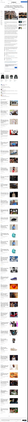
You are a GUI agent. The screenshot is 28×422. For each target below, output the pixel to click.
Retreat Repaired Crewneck (2, 80)
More (13, 3)
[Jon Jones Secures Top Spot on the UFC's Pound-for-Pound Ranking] (14, 384)
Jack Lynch (1, 16)
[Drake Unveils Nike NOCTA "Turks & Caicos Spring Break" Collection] (14, 203)
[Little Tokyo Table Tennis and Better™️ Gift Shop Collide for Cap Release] (14, 333)
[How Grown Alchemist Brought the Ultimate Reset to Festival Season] (14, 104)
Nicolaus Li (2, 172)
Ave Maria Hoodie (15, 80)
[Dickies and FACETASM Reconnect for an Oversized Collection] (14, 227)
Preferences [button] (8, 420)
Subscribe (16, 67)
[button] (1, 14)
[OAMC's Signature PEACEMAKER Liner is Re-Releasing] (14, 393)
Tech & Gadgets (2, 183)
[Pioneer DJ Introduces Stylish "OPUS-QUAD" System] (14, 186)
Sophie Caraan (2, 126)
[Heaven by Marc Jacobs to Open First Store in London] (14, 144)
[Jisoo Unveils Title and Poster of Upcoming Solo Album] (14, 411)
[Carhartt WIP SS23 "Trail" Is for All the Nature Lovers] (14, 195)
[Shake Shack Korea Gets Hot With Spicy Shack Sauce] (14, 375)
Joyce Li (1, 154)
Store (19, 3)
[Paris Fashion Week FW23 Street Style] (14, 179)
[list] (11, 16)
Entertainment (2, 157)
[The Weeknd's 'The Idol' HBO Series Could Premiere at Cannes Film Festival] (14, 161)
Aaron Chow (2, 221)
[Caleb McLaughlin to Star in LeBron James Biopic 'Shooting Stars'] (14, 367)
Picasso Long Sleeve (6, 80)
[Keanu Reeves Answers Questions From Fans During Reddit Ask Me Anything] (14, 402)
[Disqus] (9, 90)
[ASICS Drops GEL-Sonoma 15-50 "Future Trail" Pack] (14, 349)
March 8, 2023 (10, 59)
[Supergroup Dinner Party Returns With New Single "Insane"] (14, 212)
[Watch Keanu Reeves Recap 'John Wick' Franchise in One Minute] (14, 296)
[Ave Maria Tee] (11, 76)
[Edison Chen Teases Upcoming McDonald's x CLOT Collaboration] (14, 287)
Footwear (11, 3)
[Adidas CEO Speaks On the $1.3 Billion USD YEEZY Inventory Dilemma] (14, 316)
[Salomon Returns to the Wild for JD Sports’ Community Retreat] (14, 113)
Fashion (8, 3)
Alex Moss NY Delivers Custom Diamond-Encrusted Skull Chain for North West (24, 22)
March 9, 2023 (14, 50)
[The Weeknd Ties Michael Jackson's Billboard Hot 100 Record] (14, 324)
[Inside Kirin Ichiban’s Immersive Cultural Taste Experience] (23, 15)
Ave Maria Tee (10, 80)
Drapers (1, 18)
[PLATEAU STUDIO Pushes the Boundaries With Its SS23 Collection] (14, 170)
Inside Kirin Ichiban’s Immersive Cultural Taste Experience (22, 19)
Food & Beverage (2, 372)
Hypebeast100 (16, 3)
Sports (1, 380)
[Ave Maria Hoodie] (16, 76)
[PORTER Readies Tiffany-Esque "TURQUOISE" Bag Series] (14, 235)
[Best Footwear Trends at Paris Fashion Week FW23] (14, 153)
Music (1, 321)
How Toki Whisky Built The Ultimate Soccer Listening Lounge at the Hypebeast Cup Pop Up (24, 25)
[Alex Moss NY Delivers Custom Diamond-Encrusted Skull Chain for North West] (20, 22)
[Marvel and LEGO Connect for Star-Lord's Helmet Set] (14, 341)
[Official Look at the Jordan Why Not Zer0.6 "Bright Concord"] (14, 279)
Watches (1, 256)
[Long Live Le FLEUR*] (20, 28)
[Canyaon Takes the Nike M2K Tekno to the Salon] (14, 220)
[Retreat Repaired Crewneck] (3, 76)
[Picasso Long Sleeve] (7, 76)
